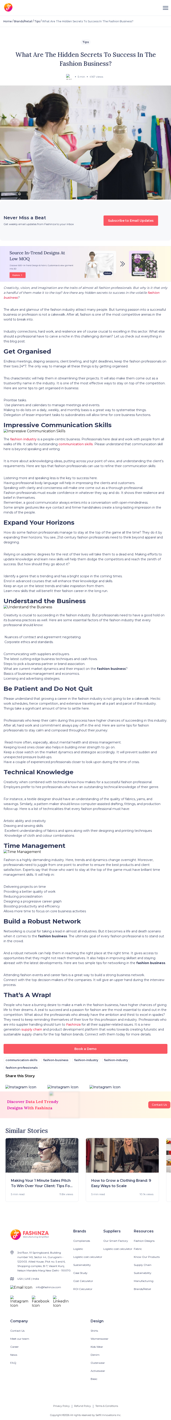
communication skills (76, 444)
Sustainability (82, 1265)
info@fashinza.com (48, 1287)
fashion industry (23, 439)
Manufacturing (143, 1281)
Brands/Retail (23, 21)
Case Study (80, 1273)
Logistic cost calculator (87, 1257)
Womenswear (99, 1338)
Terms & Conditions (106, 1406)
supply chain (32, 1029)
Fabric (138, 1248)
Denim (95, 1354)
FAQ (13, 1362)
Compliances (81, 1240)
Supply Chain (142, 1265)
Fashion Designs (144, 1240)
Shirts (94, 1330)
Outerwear (98, 1362)
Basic (94, 1379)
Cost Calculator (83, 1281)
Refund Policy (82, 1406)
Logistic (78, 1248)
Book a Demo (85, 1049)
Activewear (98, 1370)
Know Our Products (147, 1257)
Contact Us (159, 1104)
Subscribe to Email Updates (131, 221)
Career (14, 1346)
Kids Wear (97, 1346)
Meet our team (19, 1338)
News (13, 1354)
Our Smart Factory (115, 1240)
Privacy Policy (61, 1406)
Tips (37, 21)
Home (7, 21)
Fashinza (73, 1025)
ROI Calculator (82, 1289)
